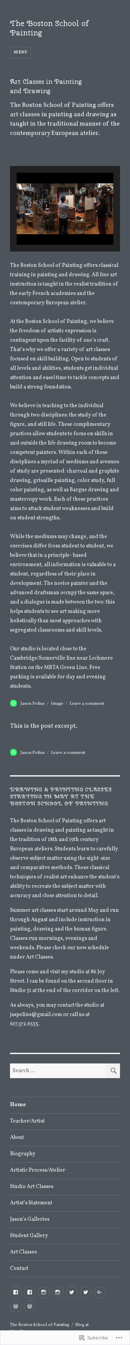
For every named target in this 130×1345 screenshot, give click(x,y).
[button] (50, 225)
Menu (20, 52)
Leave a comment (87, 704)
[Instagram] (44, 1292)
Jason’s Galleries (29, 1219)
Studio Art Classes (31, 1186)
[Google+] (100, 1292)
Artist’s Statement (31, 1203)
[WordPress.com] (16, 1306)
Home (18, 1105)
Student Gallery (29, 1235)
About (17, 1137)
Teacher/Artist (27, 1121)
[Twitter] (72, 1292)
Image (57, 704)
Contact (19, 1268)
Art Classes (23, 1252)
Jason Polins (32, 704)
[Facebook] (16, 1292)
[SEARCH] (113, 1070)
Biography (22, 1154)
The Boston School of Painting (49, 28)
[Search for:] (58, 1070)
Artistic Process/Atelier (37, 1170)
